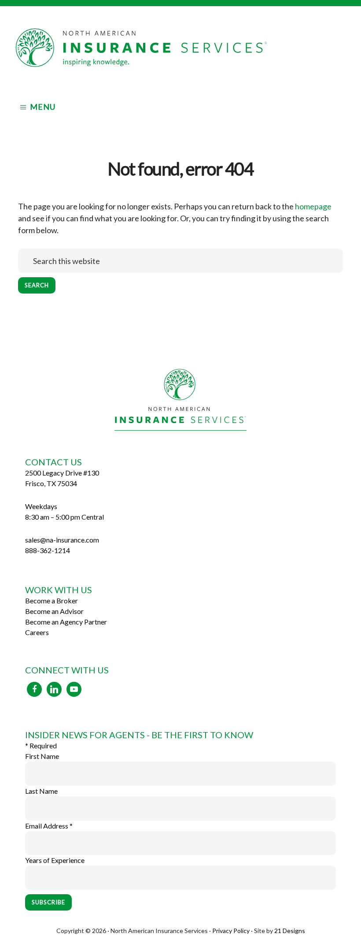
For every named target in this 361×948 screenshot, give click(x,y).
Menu (42, 107)
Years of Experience (55, 860)
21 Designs (289, 930)
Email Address (49, 826)
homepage (313, 206)
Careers (37, 632)
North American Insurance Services (180, 48)
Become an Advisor (54, 611)
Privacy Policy (231, 930)
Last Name (41, 791)
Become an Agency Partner (66, 621)
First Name (42, 756)
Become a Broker (51, 600)
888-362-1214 (47, 550)
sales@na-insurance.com (62, 539)
